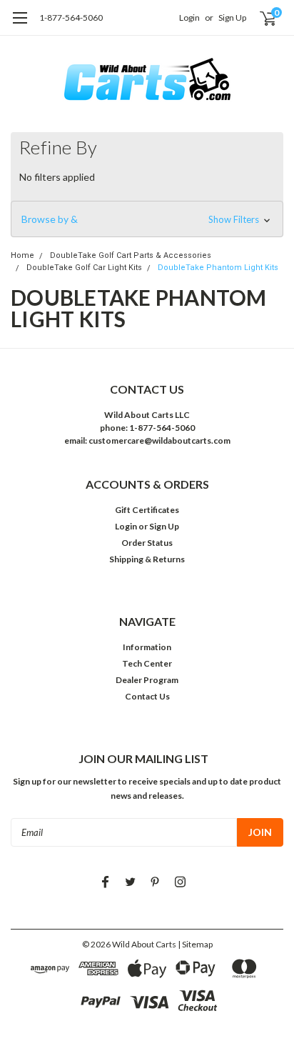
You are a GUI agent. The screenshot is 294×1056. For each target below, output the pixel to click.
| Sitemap (195, 944)
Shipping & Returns (147, 559)
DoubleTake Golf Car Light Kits (84, 267)
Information (147, 647)
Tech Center (147, 663)
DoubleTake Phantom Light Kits (218, 267)
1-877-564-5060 (71, 17)
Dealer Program (147, 679)
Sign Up (232, 17)
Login (189, 17)
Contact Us (147, 696)
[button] (147, 219)
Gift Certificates (147, 509)
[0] (259, 18)
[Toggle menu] (19, 25)
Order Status (147, 542)
